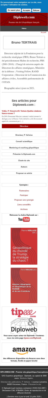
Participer (24, 195)
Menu (24, 29)
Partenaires (24, 191)
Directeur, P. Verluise (24, 135)
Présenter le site (34, 384)
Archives (24, 209)
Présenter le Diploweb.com (24, 154)
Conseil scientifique (24, 141)
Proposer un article (24, 173)
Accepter (26, 10)
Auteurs (24, 167)
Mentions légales (26, 378)
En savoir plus (14, 10)
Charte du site (24, 161)
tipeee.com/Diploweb (32, 338)
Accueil (43, 32)
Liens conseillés (24, 204)
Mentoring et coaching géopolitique (24, 148)
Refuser (36, 10)
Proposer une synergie (24, 200)
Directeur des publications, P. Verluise (15, 382)
